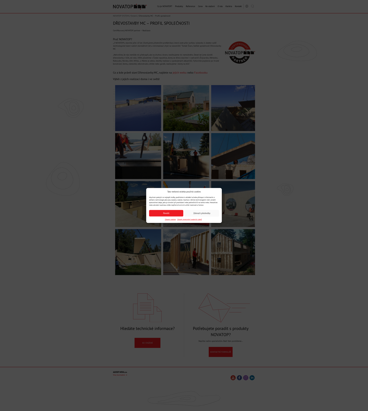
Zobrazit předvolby (201, 213)
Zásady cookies (170, 219)
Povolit (166, 213)
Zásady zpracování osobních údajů (189, 219)
